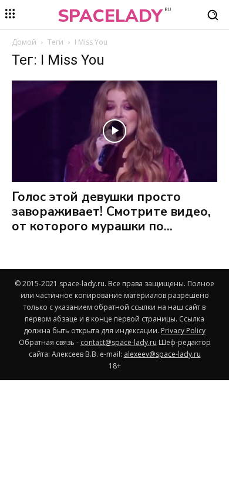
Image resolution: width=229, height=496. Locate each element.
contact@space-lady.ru (118, 342)
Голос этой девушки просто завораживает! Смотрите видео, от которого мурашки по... (111, 211)
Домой (24, 42)
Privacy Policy (183, 331)
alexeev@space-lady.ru (162, 354)
